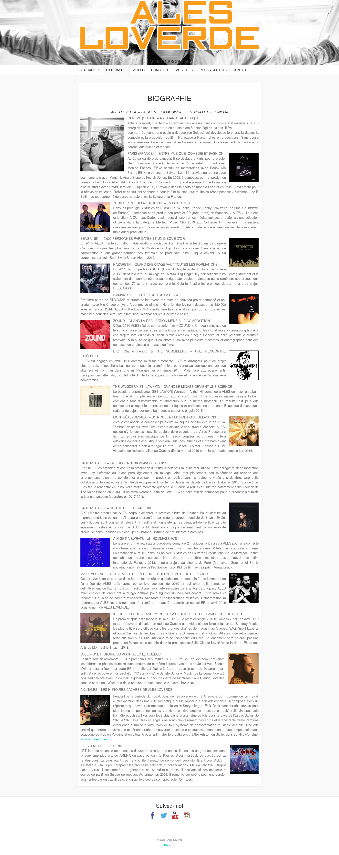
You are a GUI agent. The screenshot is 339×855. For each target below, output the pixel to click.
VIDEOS (139, 69)
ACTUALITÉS (90, 69)
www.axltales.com (93, 738)
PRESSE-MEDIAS (213, 69)
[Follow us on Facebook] (152, 815)
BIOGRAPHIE (116, 69)
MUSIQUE (183, 69)
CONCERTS (160, 69)
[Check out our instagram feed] (186, 815)
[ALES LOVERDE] (169, 24)
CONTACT (240, 69)
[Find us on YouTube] (175, 815)
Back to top (170, 845)
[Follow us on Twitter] (164, 815)
